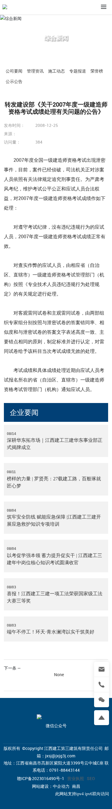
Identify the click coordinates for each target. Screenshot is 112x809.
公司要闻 (14, 71)
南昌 (76, 786)
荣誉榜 (96, 71)
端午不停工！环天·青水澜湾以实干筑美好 (50, 631)
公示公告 (14, 81)
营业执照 (75, 778)
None (59, 674)
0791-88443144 (64, 770)
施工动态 (56, 71)
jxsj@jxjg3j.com (60, 756)
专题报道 (77, 71)
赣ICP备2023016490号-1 (40, 778)
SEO (91, 778)
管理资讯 (35, 71)
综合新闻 (56, 37)
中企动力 (61, 786)
